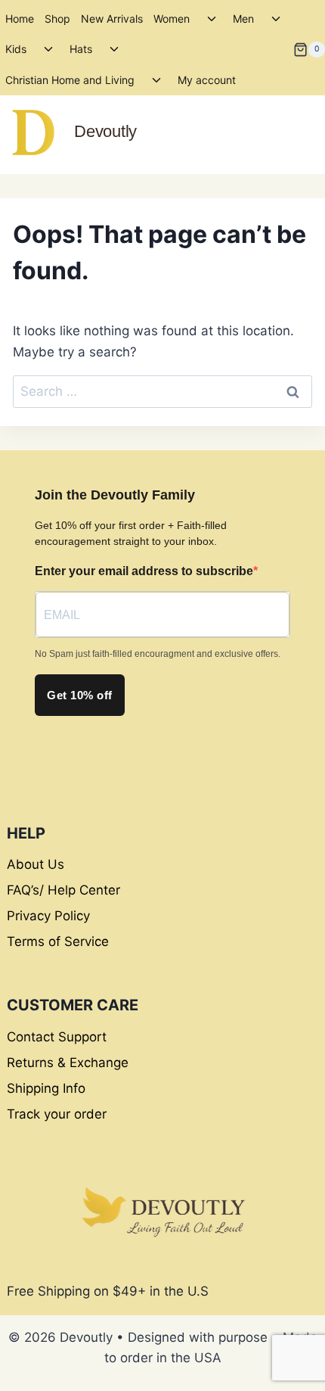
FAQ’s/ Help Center (63, 890)
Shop (57, 18)
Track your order (57, 1114)
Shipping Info (46, 1088)
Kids (15, 48)
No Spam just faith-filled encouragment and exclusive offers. (157, 654)
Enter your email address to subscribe (144, 571)
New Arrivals (112, 18)
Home (19, 18)
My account (207, 79)
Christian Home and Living (70, 79)
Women (171, 18)
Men (243, 18)
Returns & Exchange (67, 1062)
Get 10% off (80, 695)
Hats (81, 48)
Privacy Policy (48, 915)
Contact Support (57, 1036)
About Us (35, 864)
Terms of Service (58, 941)
